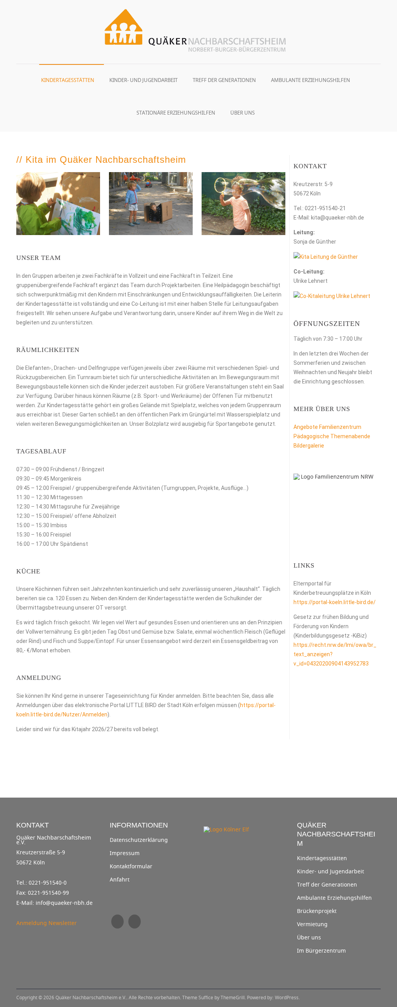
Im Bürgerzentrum (321, 951)
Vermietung (312, 924)
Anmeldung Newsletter (46, 923)
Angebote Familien (316, 427)
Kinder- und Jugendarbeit (143, 80)
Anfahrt (119, 880)
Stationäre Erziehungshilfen (175, 113)
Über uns (242, 113)
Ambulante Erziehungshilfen (310, 80)
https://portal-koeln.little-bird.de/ (334, 602)
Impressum (125, 853)
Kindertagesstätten (67, 80)
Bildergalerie (308, 446)
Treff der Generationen (224, 80)
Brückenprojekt (317, 911)
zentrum (350, 427)
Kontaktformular (131, 866)
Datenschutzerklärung (139, 840)
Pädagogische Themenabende (331, 436)
